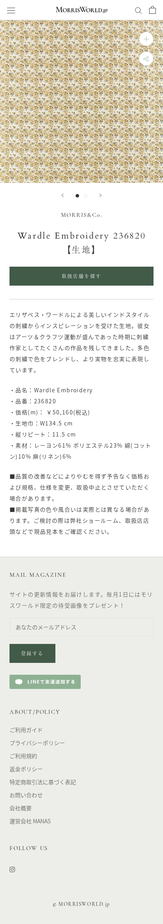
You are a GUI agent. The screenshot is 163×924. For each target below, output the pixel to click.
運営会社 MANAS (30, 821)
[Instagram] (12, 868)
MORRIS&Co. (81, 215)
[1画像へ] (77, 196)
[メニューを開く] (11, 10)
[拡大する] (146, 39)
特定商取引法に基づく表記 (42, 782)
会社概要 (20, 808)
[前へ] (62, 195)
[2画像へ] (85, 196)
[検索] (138, 9)
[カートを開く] (152, 10)
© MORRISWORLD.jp (81, 904)
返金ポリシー (26, 769)
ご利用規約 (23, 756)
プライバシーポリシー (37, 743)
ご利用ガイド (26, 730)
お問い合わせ (26, 795)
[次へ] (100, 195)
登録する (32, 654)
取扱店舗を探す (82, 277)
